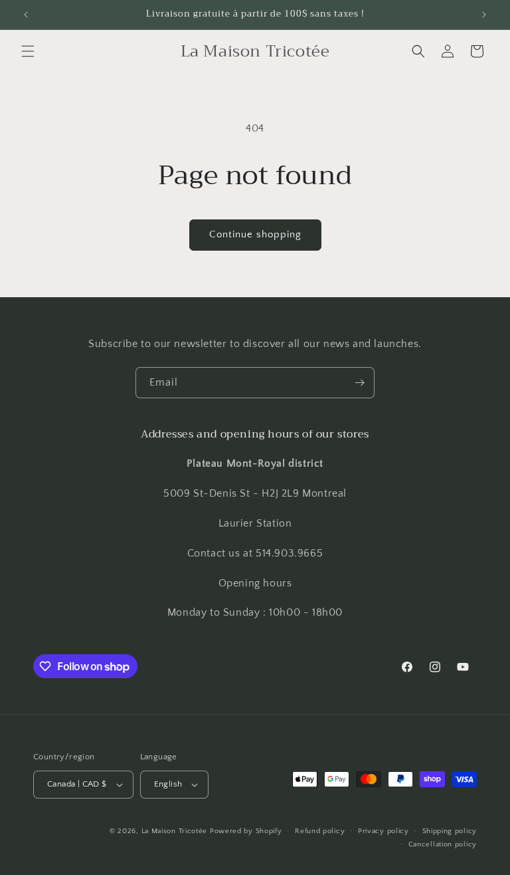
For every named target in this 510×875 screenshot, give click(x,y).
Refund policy (320, 831)
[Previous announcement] (26, 14)
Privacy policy (383, 831)
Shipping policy (449, 831)
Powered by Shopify (246, 831)
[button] (27, 51)
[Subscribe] (359, 382)
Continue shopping (255, 234)
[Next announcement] (484, 14)
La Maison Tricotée (175, 831)
